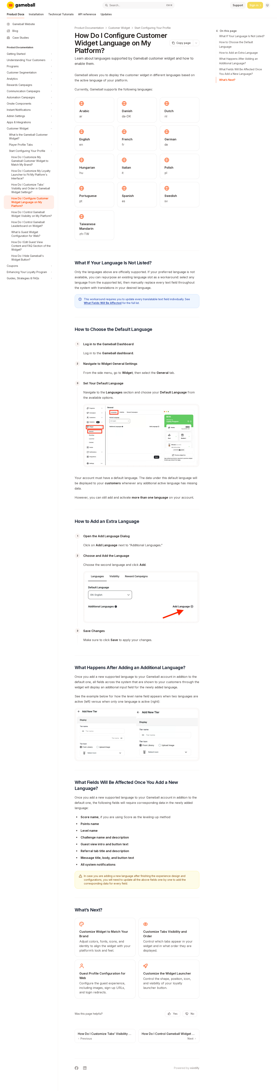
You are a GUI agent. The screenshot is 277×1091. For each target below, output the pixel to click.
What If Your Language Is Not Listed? (242, 36)
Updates (106, 14)
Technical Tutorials (61, 14)
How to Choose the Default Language (236, 44)
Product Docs (15, 14)
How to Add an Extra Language (238, 52)
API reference (87, 14)
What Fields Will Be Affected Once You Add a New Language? (240, 71)
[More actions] (196, 43)
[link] (105, 937)
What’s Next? (227, 79)
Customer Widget (119, 27)
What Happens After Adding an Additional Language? (238, 61)
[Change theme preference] (267, 5)
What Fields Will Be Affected (103, 303)
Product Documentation (89, 27)
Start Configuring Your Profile (153, 27)
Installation (36, 14)
